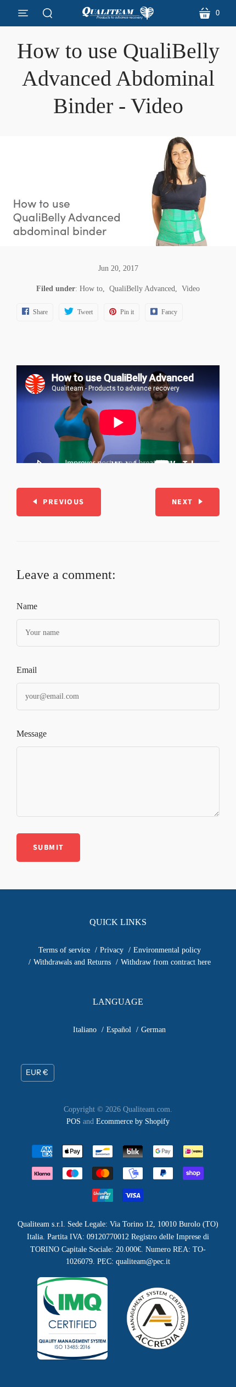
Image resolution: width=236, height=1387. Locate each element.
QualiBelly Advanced (142, 289)
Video (191, 289)
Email (26, 670)
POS (73, 1121)
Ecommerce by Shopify (133, 1121)
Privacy (111, 950)
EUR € (37, 1072)
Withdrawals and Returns (72, 962)
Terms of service (64, 950)
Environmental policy (167, 950)
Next (182, 502)
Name (26, 606)
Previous (63, 502)
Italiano (85, 1030)
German (153, 1030)
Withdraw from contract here (166, 962)
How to (91, 289)
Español (118, 1030)
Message (31, 733)
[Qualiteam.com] (118, 13)
